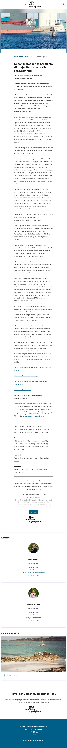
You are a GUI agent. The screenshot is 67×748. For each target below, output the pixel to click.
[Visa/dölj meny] (3, 4)
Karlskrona (17, 469)
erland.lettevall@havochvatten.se (32, 416)
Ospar (48, 458)
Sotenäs (23, 472)
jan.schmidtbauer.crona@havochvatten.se (37, 409)
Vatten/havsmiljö (19, 444)
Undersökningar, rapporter (34, 444)
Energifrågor (27, 441)
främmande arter (19, 458)
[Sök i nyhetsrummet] (64, 4)
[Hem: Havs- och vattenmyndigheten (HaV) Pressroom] (33, 4)
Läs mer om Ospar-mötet (22, 390)
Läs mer (33, 512)
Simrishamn (29, 469)
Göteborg (17, 472)
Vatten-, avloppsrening (36, 446)
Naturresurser (36, 441)
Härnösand (44, 469)
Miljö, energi (18, 441)
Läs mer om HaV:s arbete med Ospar (26, 376)
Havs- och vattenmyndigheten (36, 458)
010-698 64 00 (33, 575)
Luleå (23, 469)
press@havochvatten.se (33, 618)
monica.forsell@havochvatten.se (34, 573)
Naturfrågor (45, 441)
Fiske (22, 449)
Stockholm (37, 469)
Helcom (16, 461)
